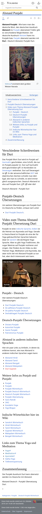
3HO (7, 402)
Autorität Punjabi (12, 327)
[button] (21, 273)
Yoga (7, 450)
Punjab (8, 383)
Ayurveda (9, 456)
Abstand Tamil (11, 360)
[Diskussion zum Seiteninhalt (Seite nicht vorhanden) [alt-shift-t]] (8, 18)
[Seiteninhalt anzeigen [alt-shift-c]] (3, 18)
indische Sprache (23, 229)
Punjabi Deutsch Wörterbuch (17, 391)
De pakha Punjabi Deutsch (16, 310)
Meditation (10, 453)
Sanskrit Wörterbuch (14, 422)
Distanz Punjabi (12, 324)
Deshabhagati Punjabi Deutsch (18, 313)
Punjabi (16, 30)
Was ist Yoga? (8, 262)
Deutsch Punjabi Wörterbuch (17, 394)
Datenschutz (6, 511)
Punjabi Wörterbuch (14, 388)
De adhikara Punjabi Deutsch (17, 308)
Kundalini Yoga (11, 405)
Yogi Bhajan (10, 408)
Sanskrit (13, 240)
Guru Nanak (10, 399)
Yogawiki (12, 3)
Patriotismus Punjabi (14, 333)
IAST (32, 173)
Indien (34, 229)
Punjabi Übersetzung (14, 397)
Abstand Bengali (12, 363)
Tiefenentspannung (13, 461)
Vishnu (8, 84)
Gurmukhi (6, 162)
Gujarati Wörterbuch (14, 430)
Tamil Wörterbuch (13, 428)
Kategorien (6, 495)
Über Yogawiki (17, 511)
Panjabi (17, 38)
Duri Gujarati (10, 369)
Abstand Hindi (11, 358)
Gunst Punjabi (11, 330)
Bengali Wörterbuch (14, 436)
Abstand (23, 35)
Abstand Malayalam (13, 366)
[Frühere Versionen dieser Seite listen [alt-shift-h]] (35, 18)
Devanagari (7, 170)
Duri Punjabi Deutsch (14, 212)
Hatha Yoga (10, 459)
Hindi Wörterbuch (13, 425)
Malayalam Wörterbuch (15, 433)
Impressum (28, 511)
